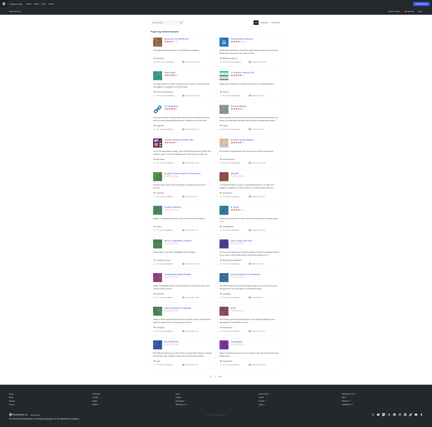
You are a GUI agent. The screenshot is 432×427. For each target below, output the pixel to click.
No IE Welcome (171, 341)
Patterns (95, 404)
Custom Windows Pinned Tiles (179, 140)
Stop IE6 (235, 173)
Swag (262, 404)
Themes (95, 397)
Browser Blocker (239, 106)
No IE (233, 308)
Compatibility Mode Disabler (177, 274)
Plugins (95, 401)
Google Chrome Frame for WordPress (182, 173)
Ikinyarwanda (35, 415)
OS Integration (171, 106)
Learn (178, 394)
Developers (180, 401)
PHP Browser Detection (242, 39)
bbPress (346, 401)
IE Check (235, 207)
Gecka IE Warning (172, 207)
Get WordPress (421, 4)
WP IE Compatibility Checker (178, 241)
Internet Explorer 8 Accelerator (246, 274)
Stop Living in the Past (241, 241)
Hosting (12, 401)
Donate (262, 401)
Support (179, 397)
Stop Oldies (170, 72)
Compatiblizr (237, 341)
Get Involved (263, 394)
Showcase (96, 394)
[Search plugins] (181, 22)
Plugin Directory (15, 11)
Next (220, 376)
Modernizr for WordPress (176, 39)
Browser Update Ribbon (242, 140)
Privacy (12, 404)
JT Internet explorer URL (242, 72)
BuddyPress (347, 404)
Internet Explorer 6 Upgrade (177, 308)
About (11, 394)
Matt (344, 397)
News (11, 397)
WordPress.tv (181, 404)
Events (261, 397)
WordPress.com (349, 394)
